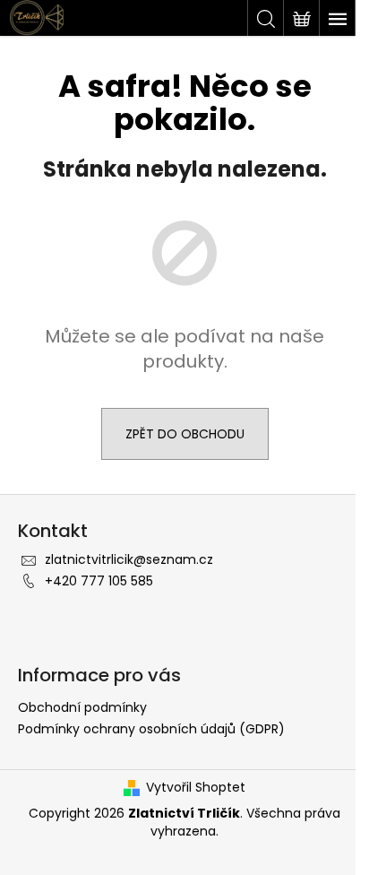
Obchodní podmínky (82, 707)
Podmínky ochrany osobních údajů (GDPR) (151, 729)
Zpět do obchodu (185, 434)
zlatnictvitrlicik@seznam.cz (129, 559)
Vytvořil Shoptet (195, 787)
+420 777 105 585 (99, 581)
